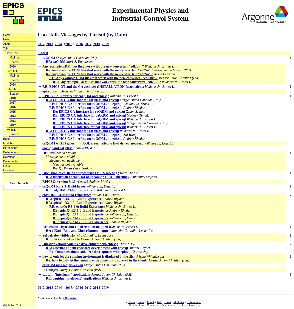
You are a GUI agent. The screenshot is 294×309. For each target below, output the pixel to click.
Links (6, 166)
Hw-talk (11, 129)
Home (7, 35)
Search (14, 62)
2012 (13, 125)
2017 (13, 102)
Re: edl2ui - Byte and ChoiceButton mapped (78, 230)
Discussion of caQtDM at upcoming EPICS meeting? (80, 173)
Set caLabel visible (55, 235)
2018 (13, 98)
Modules (8, 143)
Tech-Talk (12, 53)
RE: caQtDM (55, 61)
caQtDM (48, 58)
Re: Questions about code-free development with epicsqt (90, 252)
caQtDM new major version (62, 265)
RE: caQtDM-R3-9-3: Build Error (71, 190)
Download (9, 156)
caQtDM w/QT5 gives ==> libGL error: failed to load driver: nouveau (93, 143)
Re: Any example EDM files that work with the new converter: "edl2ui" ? (99, 70)
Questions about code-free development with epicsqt (80, 244)
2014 (13, 116)
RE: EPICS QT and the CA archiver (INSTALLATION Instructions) (93, 86)
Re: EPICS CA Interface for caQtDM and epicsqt (89, 111)
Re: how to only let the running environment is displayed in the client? (97, 260)
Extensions (10, 147)
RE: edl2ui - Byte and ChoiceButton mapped (75, 227)
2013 (13, 120)
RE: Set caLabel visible (63, 239)
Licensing (9, 170)
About (7, 44)
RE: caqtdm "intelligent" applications (73, 278)
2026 (13, 66)
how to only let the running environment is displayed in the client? (90, 256)
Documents (10, 161)
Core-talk (12, 71)
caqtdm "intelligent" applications (66, 274)
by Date (116, 34)
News (6, 39)
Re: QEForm (62, 168)
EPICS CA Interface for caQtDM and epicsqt (75, 96)
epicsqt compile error (57, 91)
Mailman (15, 57)
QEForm (49, 153)
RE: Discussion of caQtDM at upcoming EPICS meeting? (87, 177)
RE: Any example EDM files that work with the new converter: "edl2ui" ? (103, 78)
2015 (13, 111)
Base (6, 138)
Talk (5, 48)
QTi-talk (11, 89)
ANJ (5, 305)
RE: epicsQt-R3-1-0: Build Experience (74, 199)
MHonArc (70, 298)
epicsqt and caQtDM (57, 148)
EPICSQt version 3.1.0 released (65, 181)
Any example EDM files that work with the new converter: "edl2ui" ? (93, 66)
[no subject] (50, 270)
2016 (13, 107)
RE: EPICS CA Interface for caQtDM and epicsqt (82, 100)
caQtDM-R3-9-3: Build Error (63, 186)
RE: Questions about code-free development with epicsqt (87, 248)
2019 (105, 44)
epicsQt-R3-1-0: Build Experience (66, 195)
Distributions (11, 152)
